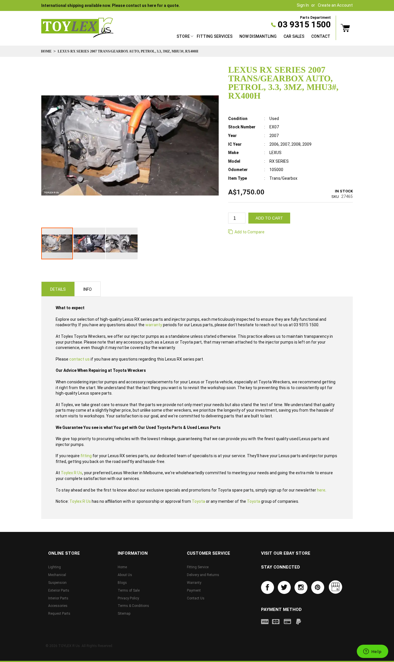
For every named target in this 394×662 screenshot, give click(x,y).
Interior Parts (58, 598)
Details (58, 289)
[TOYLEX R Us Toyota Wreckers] (77, 27)
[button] (90, 243)
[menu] (253, 37)
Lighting (54, 567)
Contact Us (195, 598)
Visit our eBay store (285, 553)
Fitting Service (198, 567)
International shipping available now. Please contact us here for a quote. (110, 5)
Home (46, 51)
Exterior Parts (58, 590)
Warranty (194, 583)
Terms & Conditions (133, 606)
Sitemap (124, 614)
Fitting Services (214, 36)
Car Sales (294, 36)
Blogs (122, 583)
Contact (320, 36)
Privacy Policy (128, 598)
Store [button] (183, 36)
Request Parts (59, 614)
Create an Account (335, 5)
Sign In (303, 5)
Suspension (57, 583)
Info (87, 289)
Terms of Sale (129, 590)
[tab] (58, 289)
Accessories (57, 606)
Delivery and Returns (203, 575)
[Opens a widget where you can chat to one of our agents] (372, 652)
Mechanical (57, 575)
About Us (125, 575)
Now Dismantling (258, 36)
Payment (194, 590)
